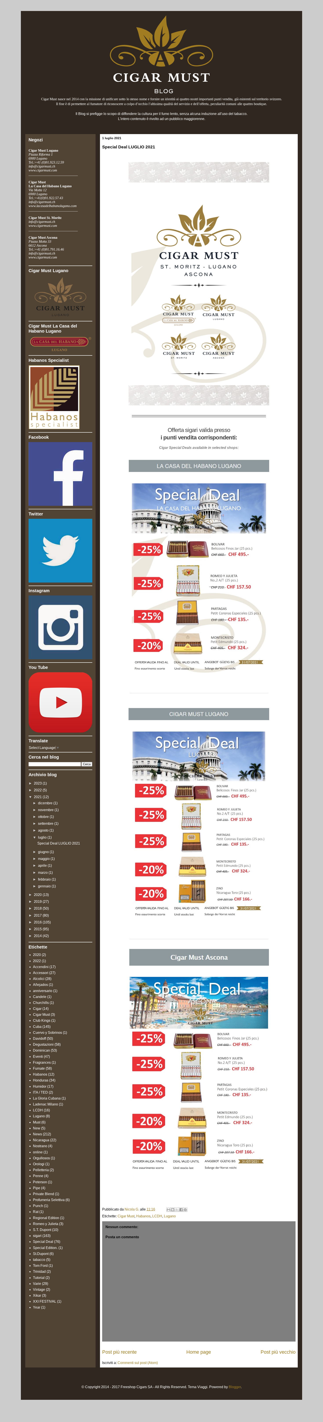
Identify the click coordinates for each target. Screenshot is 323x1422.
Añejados (40, 985)
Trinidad (39, 1271)
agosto (43, 830)
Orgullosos (41, 1158)
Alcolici (38, 979)
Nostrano (40, 1146)
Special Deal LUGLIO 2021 (58, 843)
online (38, 1152)
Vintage (39, 1289)
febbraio (45, 879)
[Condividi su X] (177, 1209)
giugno (44, 852)
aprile (43, 865)
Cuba (37, 1027)
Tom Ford (40, 1265)
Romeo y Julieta (45, 1224)
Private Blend (43, 1194)
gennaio (45, 886)
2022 (38, 790)
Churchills (41, 1003)
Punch (38, 1206)
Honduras (40, 1080)
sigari (37, 1236)
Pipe (36, 1188)
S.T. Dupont (42, 1230)
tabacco (39, 1260)
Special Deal (43, 1242)
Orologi (38, 1164)
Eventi (38, 1056)
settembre (46, 823)
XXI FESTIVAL (44, 1301)
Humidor (39, 1086)
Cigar (37, 1009)
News (37, 1134)
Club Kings (41, 1020)
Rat (35, 1212)
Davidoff (39, 1038)
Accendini (41, 967)
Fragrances (42, 1062)
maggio (44, 859)
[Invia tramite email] (168, 1209)
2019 (38, 901)
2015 (38, 929)
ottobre (44, 817)
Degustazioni (43, 1044)
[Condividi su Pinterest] (185, 1209)
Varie (37, 1283)
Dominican (41, 1050)
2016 (38, 922)
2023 (38, 783)
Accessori (40, 973)
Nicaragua (41, 1140)
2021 (38, 797)
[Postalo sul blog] (173, 1209)
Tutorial (39, 1278)
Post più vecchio (278, 1352)
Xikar (37, 1295)
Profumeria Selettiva (49, 1200)
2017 (38, 915)
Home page (198, 1352)
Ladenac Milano (45, 1104)
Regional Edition (46, 1218)
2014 (38, 936)
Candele (39, 997)
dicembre (45, 803)
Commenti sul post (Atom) (138, 1363)
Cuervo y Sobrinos (47, 1032)
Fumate (39, 1068)
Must (36, 1122)
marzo (43, 872)
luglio (42, 837)
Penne (38, 1176)
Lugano (170, 1216)
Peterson (40, 1182)
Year (36, 1307)
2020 (38, 895)
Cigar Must (126, 1216)
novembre (46, 810)
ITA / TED (40, 1092)
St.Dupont (41, 1254)
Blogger (235, 1387)
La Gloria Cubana (47, 1098)
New (36, 1128)
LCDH (157, 1216)
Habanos (143, 1216)
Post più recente (119, 1352)
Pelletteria (41, 1170)
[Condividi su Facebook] (181, 1209)
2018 (38, 908)
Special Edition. (45, 1248)
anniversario (42, 991)
